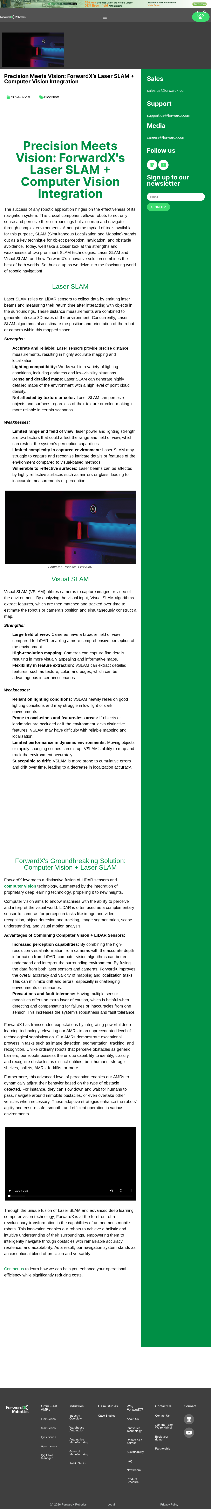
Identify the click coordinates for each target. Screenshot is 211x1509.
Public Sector (78, 1463)
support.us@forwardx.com (168, 115)
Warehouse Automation (76, 1429)
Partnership (162, 1448)
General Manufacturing (78, 1453)
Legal (111, 1504)
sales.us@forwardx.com (166, 90)
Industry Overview (75, 1417)
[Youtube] (163, 165)
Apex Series (49, 1446)
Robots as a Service (134, 1441)
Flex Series (48, 1419)
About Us (133, 1419)
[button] (104, 17)
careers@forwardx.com (166, 137)
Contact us (14, 1269)
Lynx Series (48, 1437)
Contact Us (162, 1415)
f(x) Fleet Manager (47, 1456)
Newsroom (134, 1470)
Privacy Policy (169, 1504)
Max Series (48, 1428)
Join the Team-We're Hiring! (165, 1426)
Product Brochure (133, 1480)
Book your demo (161, 1438)
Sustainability (135, 1451)
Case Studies (106, 1415)
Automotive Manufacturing (78, 1441)
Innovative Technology (134, 1429)
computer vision (20, 886)
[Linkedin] (152, 165)
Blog (129, 1460)
